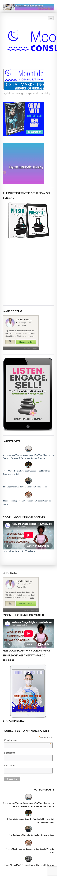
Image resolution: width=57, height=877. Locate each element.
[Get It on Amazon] (28, 220)
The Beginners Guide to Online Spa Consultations (25, 487)
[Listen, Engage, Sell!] (28, 394)
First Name (9, 753)
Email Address (27, 740)
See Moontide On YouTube (19, 551)
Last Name (9, 765)
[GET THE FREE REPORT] (28, 691)
